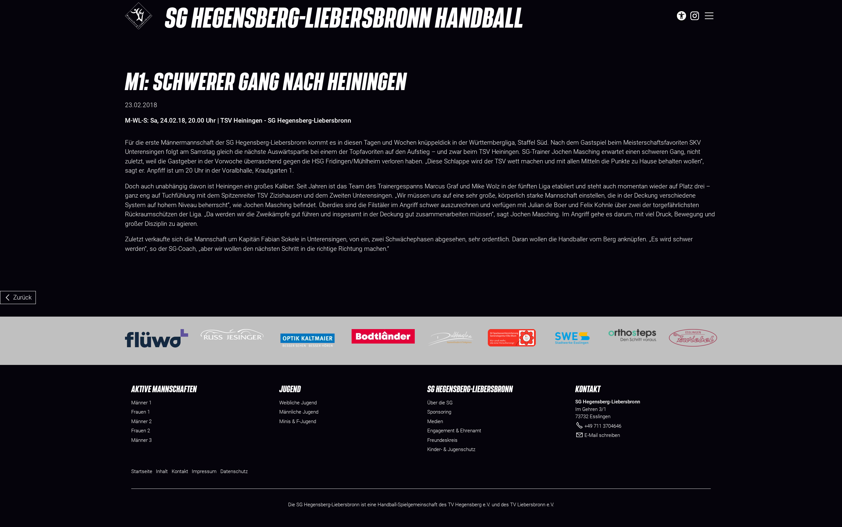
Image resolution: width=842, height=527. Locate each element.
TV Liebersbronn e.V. (532, 505)
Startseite (141, 471)
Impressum (204, 471)
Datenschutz (234, 471)
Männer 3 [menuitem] (141, 440)
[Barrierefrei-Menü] (681, 16)
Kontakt (180, 471)
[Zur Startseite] (138, 16)
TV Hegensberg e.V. (469, 505)
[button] (694, 15)
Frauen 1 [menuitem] (140, 412)
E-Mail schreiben (602, 435)
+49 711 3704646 (602, 426)
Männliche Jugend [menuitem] (298, 412)
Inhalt (162, 471)
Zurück (22, 297)
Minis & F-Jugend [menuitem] (297, 421)
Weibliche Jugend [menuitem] (298, 403)
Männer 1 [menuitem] (141, 403)
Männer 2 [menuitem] (141, 421)
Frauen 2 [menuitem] (140, 431)
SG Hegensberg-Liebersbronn (344, 17)
